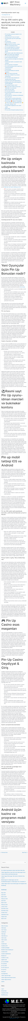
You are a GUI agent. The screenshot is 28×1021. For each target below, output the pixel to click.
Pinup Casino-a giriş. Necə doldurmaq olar (14, 53)
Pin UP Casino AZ (5, 967)
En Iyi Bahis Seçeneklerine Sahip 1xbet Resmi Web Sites (13, 870)
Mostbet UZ (3, 955)
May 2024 (3, 892)
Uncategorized (5, 14)
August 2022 (4, 916)
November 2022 (4, 910)
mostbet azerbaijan (5, 947)
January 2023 (4, 906)
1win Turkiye (4, 929)
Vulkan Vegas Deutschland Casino (8, 977)
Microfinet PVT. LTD (14, 1018)
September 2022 (4, 914)
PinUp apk (3, 971)
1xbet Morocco (4, 935)
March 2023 (4, 902)
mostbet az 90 (4, 945)
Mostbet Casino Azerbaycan (7, 949)
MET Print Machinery (15, 3)
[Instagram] (15, 1015)
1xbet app (3, 933)
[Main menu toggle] (25, 3)
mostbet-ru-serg (4, 957)
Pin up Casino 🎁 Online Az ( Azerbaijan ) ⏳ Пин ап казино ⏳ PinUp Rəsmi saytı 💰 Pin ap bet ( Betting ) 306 (14, 103)
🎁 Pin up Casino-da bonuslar (11, 73)
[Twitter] (13, 1015)
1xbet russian (4, 939)
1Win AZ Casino (4, 925)
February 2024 (4, 898)
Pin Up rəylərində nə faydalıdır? (11, 64)
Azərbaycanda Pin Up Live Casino (12, 37)
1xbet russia (3, 937)
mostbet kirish (4, 951)
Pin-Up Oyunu (8, 41)
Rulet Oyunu (7, 108)
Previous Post (4, 852)
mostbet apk (4, 943)
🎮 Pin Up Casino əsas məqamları (12, 54)
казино (2, 981)
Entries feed (3, 990)
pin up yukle (22, 287)
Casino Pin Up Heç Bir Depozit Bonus (13, 80)
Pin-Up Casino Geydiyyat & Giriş (11, 55)
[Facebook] (11, 1015)
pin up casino (4, 965)
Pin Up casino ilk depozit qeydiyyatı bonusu (14, 109)
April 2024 (3, 894)
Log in (2, 988)
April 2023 (3, 900)
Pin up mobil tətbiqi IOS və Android (12, 47)
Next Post (24, 852)
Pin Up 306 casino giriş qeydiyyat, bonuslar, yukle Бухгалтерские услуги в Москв (13, 50)
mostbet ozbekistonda (6, 953)
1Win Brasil (3, 927)
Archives (4, 889)
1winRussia (3, 931)
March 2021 (3, 918)
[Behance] (17, 1015)
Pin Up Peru (3, 969)
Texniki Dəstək (8, 69)
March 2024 (4, 896)
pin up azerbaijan (4, 961)
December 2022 (4, 908)
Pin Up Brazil (4, 963)
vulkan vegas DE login (6, 975)
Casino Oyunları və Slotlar (10, 42)
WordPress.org (4, 994)
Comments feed (4, 992)
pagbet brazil (4, 959)
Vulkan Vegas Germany (6, 979)
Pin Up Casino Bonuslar (10, 90)
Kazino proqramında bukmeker (11, 57)
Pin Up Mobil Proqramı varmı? (11, 85)
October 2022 (4, 912)
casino (2, 941)
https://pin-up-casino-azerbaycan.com (12, 187)
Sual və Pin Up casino (9, 89)
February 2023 (4, 904)
